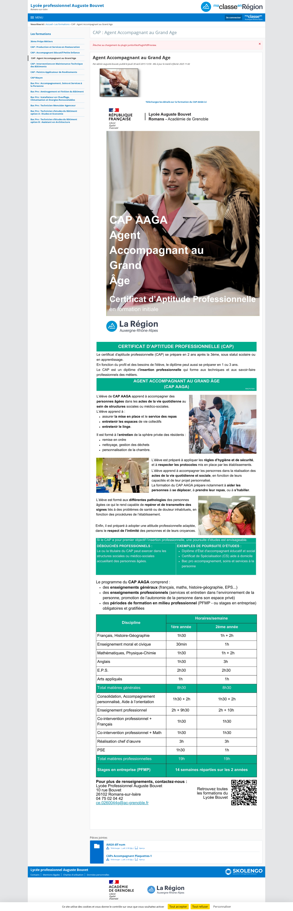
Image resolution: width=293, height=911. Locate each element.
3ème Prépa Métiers (42, 41)
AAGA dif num (115, 844)
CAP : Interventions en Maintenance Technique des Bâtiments (57, 65)
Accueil (49, 24)
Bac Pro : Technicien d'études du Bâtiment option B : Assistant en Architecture (54, 121)
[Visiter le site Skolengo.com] (243, 874)
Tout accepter (178, 906)
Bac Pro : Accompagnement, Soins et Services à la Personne (56, 84)
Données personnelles (98, 874)
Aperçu (140, 848)
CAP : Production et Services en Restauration (55, 46)
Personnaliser (222, 906)
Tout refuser (200, 906)
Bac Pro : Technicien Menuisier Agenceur (53, 105)
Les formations (62, 24)
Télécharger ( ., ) (122, 848)
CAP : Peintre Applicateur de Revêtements (54, 72)
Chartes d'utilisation (73, 874)
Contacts (35, 874)
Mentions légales (51, 874)
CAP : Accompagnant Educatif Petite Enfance (55, 52)
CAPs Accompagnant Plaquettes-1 (129, 856)
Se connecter (233, 17)
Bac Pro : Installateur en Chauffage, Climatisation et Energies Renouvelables (53, 98)
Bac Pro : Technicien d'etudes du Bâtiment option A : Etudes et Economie (54, 112)
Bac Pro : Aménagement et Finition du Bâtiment (57, 91)
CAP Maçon (37, 77)
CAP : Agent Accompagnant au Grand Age (53, 58)
